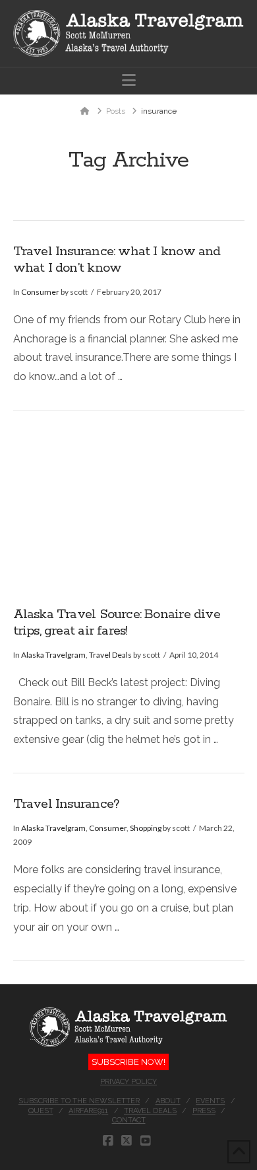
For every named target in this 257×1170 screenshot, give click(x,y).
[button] (129, 80)
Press (203, 1111)
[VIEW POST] (128, 509)
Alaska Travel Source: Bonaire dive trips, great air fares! (116, 622)
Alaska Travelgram (53, 655)
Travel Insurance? (66, 804)
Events (210, 1101)
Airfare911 (88, 1111)
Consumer (40, 292)
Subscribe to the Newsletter (79, 1101)
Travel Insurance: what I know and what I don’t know (117, 259)
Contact (129, 1120)
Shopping (145, 828)
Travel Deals (110, 655)
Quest (40, 1111)
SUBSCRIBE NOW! (128, 1062)
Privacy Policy (128, 1081)
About (168, 1101)
